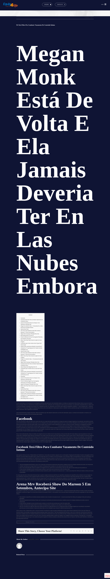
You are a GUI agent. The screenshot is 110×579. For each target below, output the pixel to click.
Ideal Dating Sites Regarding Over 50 (29, 367)
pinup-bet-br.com (54, 426)
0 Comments (44, 522)
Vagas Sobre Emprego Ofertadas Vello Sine (30, 362)
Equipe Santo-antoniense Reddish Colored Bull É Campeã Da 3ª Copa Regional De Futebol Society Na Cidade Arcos (31, 395)
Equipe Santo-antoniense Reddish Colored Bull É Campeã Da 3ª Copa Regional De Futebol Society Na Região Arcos (31, 348)
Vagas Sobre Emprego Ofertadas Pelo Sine (30, 334)
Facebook (23, 318)
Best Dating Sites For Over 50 (27, 335)
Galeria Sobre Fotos (25, 351)
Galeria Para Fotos (25, 329)
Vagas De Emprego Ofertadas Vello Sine (29, 384)
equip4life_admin (21, 522)
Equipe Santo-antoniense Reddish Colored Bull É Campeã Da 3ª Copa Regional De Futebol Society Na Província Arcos (31, 373)
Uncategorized (38, 522)
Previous (87, 17)
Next (91, 17)
